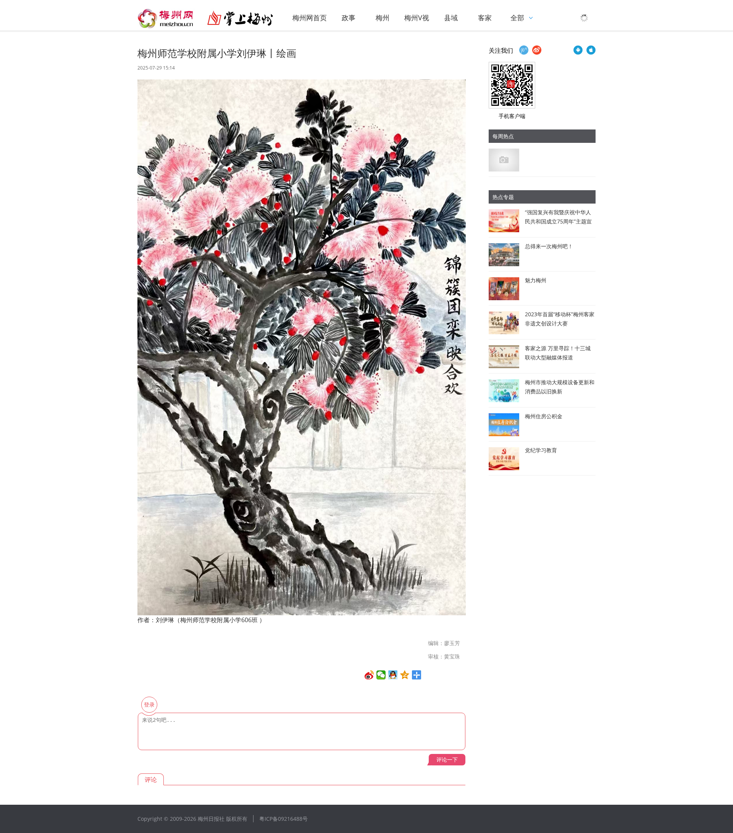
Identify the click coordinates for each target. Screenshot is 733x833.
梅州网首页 (309, 17)
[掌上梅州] (205, 18)
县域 (451, 17)
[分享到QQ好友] (393, 674)
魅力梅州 (535, 280)
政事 (348, 17)
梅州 (382, 17)
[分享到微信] (381, 674)
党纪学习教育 (541, 450)
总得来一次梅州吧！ (549, 246)
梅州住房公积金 (543, 416)
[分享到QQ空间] (405, 674)
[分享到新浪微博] (369, 674)
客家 (485, 17)
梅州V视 (416, 17)
